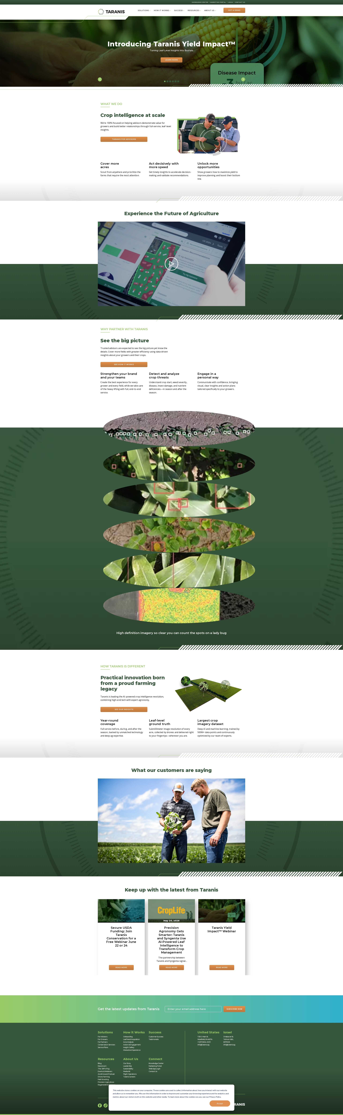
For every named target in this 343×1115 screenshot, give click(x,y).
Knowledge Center (156, 1063)
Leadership (127, 1066)
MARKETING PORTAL (218, 2)
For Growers (102, 1039)
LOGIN (230, 2)
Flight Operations (129, 1074)
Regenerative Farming (106, 1085)
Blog (99, 1063)
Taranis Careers (129, 1077)
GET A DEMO (234, 10)
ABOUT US (209, 10)
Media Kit (126, 1071)
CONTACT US (240, 2)
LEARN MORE (171, 60)
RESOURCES (193, 10)
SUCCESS (178, 10)
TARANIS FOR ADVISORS (124, 139)
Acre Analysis (128, 1042)
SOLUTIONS (143, 10)
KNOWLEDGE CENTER (200, 2)
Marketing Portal (155, 1066)
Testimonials (154, 1039)
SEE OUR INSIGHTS (124, 709)
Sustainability (128, 1069)
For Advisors (102, 1037)
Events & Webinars (105, 1071)
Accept (220, 1103)
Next (243, 79)
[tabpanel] (171, 51)
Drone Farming (104, 1077)
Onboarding (128, 1037)
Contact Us (153, 1071)
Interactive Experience (131, 1050)
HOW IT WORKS (161, 10)
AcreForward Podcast (106, 1074)
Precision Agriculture (106, 1082)
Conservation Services (106, 1045)
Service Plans (103, 1047)
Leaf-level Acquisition (131, 1039)
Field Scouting (103, 1079)
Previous (100, 79)
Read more (121, 967)
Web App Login (154, 1069)
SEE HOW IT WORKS (124, 364)
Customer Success (156, 1037)
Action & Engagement (132, 1045)
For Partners (102, 1042)
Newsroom (102, 1066)
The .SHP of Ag (103, 1069)
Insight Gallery (128, 1047)
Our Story (127, 1063)
